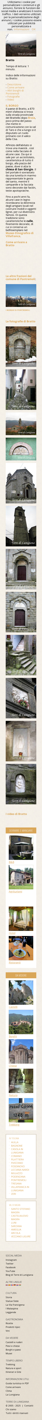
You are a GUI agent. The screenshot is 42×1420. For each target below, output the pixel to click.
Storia (9, 1297)
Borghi (13, 1036)
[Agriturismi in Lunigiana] (21, 866)
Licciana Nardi (20, 1169)
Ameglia (16, 1229)
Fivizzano (17, 1163)
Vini (8, 1330)
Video (10, 99)
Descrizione (14, 84)
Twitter (9, 1263)
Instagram (11, 1260)
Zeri (13, 1193)
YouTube (10, 1271)
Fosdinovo (18, 1166)
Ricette (9, 1323)
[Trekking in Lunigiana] (21, 1099)
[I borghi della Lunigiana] (21, 1011)
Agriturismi (15, 891)
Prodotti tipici (13, 1327)
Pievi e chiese (13, 1346)
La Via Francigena (15, 1304)
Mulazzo (16, 1173)
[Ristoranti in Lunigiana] (21, 937)
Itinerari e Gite (13, 1372)
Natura (13, 1095)
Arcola (15, 1233)
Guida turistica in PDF (17, 1383)
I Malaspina (12, 1308)
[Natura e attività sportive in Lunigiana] (21, 1070)
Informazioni (21, 29)
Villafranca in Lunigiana (20, 1188)
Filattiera (17, 1159)
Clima (9, 1391)
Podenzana (18, 1176)
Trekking (14, 1124)
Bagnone (17, 1145)
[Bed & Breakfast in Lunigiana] (21, 836)
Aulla (14, 1142)
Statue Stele (12, 1301)
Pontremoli (18, 1180)
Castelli (13, 1007)
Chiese (13, 1066)
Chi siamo (11, 1409)
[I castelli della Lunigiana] (21, 981)
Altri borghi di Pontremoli (15, 92)
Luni (13, 1222)
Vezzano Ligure (21, 1236)
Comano (16, 1156)
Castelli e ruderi (14, 1342)
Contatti (28, 1405)
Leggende (11, 1312)
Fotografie (13, 96)
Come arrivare (15, 87)
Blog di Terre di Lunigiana (19, 1275)
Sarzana (16, 1226)
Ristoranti (15, 962)
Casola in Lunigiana (17, 1150)
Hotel (12, 933)
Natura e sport (13, 1368)
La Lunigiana (13, 1394)
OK (33, 29)
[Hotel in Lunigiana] (21, 907)
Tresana (16, 1183)
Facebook (11, 1267)
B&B (11, 862)
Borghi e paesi (13, 1349)
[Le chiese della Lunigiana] (21, 1040)
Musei (9, 1353)
